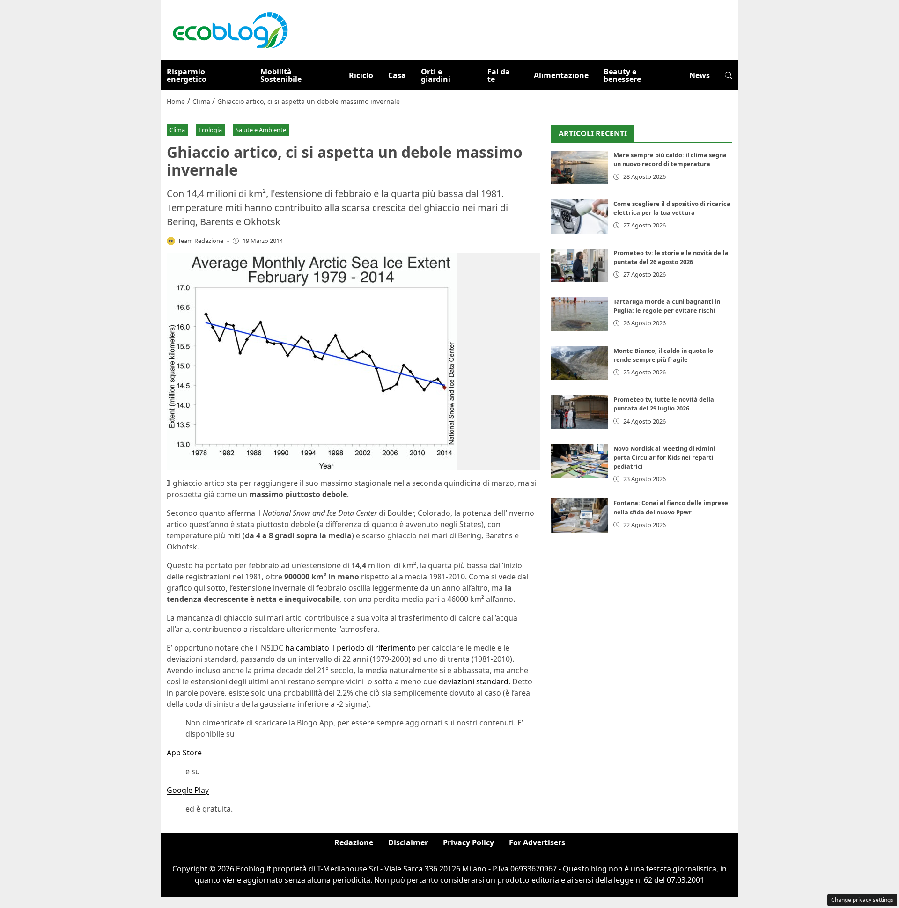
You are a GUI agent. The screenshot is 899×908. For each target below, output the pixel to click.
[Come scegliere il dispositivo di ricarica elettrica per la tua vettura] (579, 216)
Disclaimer (408, 842)
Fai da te (498, 75)
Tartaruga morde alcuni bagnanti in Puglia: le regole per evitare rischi (666, 306)
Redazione (353, 842)
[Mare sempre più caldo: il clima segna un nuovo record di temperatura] (579, 168)
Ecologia (210, 129)
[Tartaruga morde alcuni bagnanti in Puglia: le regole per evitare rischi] (579, 314)
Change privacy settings (862, 900)
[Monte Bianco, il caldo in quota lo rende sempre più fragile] (579, 363)
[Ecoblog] (230, 29)
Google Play (188, 790)
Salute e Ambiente (261, 129)
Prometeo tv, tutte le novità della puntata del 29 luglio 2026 (663, 403)
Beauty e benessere (622, 75)
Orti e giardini (435, 75)
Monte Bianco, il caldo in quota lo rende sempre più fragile (663, 355)
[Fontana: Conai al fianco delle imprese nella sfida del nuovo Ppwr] (579, 515)
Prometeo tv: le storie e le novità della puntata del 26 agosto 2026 (671, 257)
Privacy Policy (468, 842)
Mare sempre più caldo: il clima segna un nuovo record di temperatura (670, 159)
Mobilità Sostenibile (281, 75)
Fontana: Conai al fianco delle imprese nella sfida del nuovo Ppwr (670, 507)
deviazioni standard (473, 681)
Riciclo (361, 75)
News (699, 75)
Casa (397, 75)
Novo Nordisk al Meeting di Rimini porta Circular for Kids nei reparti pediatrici (664, 457)
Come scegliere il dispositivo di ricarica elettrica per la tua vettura (671, 208)
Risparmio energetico (186, 75)
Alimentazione (561, 75)
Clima (177, 129)
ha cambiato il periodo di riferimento (350, 648)
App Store (184, 752)
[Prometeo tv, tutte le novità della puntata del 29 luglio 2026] (579, 412)
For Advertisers (537, 842)
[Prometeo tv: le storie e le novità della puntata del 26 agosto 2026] (579, 266)
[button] (728, 75)
